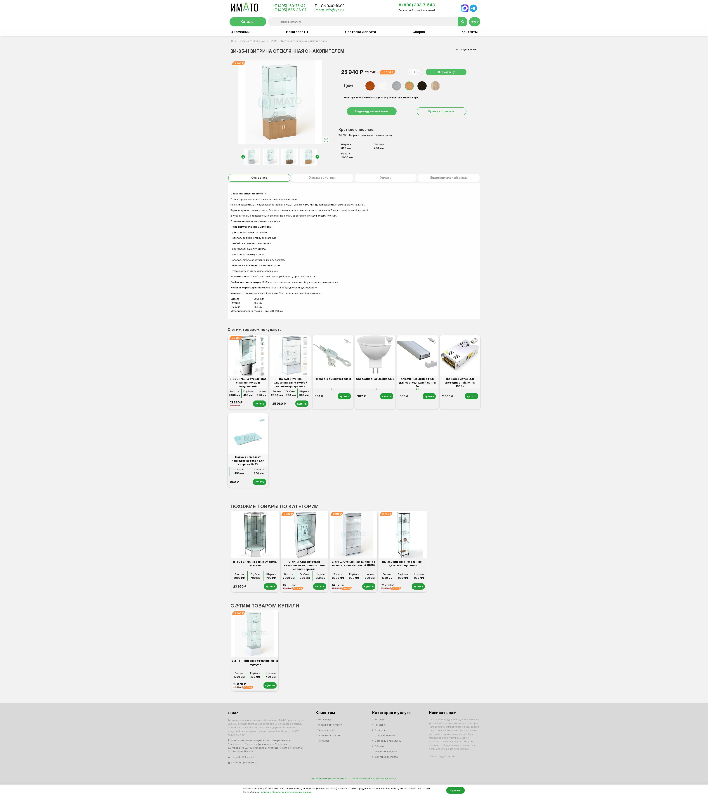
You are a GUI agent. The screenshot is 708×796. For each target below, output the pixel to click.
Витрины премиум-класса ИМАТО (329, 778)
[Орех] (370, 86)
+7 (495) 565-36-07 (289, 10)
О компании (239, 32)
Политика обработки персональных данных (373, 778)
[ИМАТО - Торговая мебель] (244, 8)
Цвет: (349, 86)
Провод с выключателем (333, 378)
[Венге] (422, 86)
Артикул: (461, 49)
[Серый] (396, 86)
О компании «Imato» (330, 724)
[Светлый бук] (409, 85)
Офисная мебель (385, 735)
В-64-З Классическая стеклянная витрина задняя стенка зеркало (304, 565)
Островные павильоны (388, 740)
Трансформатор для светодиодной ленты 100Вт (460, 382)
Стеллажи (381, 730)
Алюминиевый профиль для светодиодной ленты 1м (417, 382)
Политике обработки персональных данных (285, 791)
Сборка (419, 32)
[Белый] (383, 86)
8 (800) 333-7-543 (417, 5)
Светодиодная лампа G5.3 (375, 378)
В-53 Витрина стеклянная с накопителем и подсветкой (248, 382)
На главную (325, 719)
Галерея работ (327, 730)
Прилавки (380, 724)
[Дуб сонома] (435, 86)
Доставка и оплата (360, 32)
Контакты (469, 32)
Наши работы (297, 32)
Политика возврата (329, 735)
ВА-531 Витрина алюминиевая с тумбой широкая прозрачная (290, 382)
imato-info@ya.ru (329, 10)
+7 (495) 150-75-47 (289, 6)
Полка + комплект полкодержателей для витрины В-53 (248, 460)
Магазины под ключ (386, 751)
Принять (455, 790)
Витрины (380, 719)
